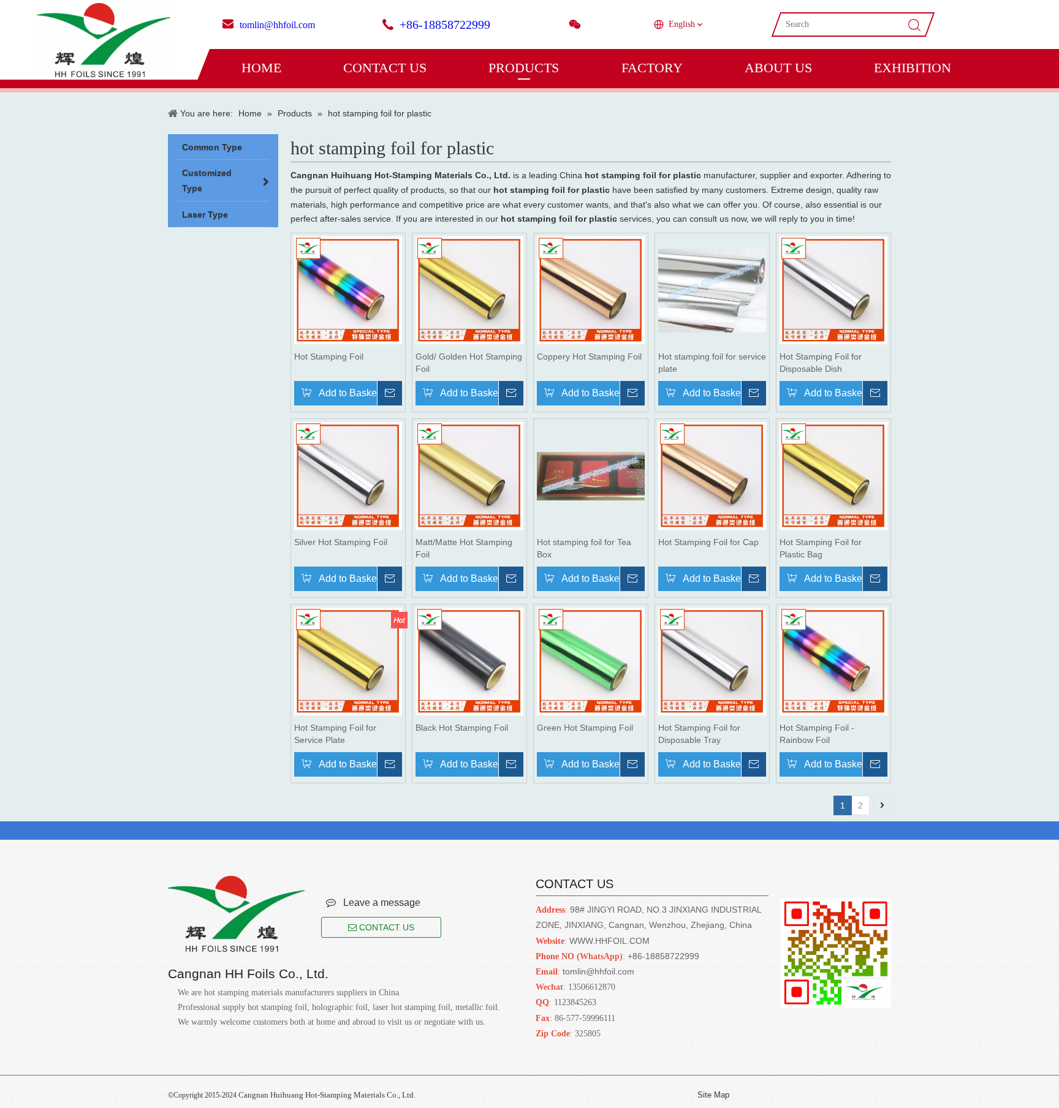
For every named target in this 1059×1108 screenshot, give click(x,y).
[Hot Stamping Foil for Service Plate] (348, 661)
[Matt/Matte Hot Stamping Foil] (469, 475)
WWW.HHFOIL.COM (609, 941)
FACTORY (652, 67)
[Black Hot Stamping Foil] (469, 661)
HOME (261, 67)
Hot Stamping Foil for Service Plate (335, 734)
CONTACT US (385, 67)
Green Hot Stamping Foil (585, 728)
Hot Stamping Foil (328, 356)
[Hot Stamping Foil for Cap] (712, 475)
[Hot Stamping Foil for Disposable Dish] (833, 290)
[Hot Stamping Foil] (348, 290)
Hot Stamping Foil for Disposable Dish (821, 363)
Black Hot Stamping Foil (462, 728)
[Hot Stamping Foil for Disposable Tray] (712, 661)
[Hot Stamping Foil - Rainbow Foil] (833, 661)
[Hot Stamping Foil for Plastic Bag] (833, 475)
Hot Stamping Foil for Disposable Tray (699, 734)
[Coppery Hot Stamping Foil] (591, 290)
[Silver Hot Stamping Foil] (348, 475)
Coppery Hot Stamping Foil (589, 356)
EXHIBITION (912, 67)
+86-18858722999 (445, 24)
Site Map (713, 1094)
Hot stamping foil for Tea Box (584, 548)
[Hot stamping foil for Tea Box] (591, 475)
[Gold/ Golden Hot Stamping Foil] (469, 290)
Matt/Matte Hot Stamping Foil (464, 548)
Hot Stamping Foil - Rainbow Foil (817, 734)
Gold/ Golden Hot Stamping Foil (469, 363)
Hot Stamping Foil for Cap (708, 542)
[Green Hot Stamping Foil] (591, 661)
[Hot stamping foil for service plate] (712, 290)
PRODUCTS (523, 67)
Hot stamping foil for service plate (712, 363)
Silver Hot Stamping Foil (340, 542)
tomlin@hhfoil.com (277, 25)
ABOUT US (778, 67)
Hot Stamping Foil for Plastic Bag (821, 548)
